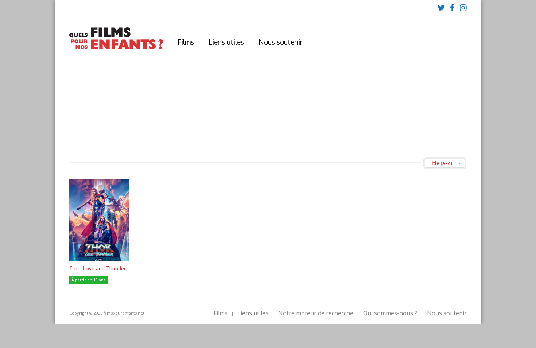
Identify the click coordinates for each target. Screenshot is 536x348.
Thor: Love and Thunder (97, 268)
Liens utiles (226, 41)
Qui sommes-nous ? (390, 313)
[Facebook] (452, 7)
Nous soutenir (281, 41)
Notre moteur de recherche (315, 313)
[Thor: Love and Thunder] (99, 259)
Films (186, 41)
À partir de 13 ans (88, 279)
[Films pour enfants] (116, 47)
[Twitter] (441, 7)
